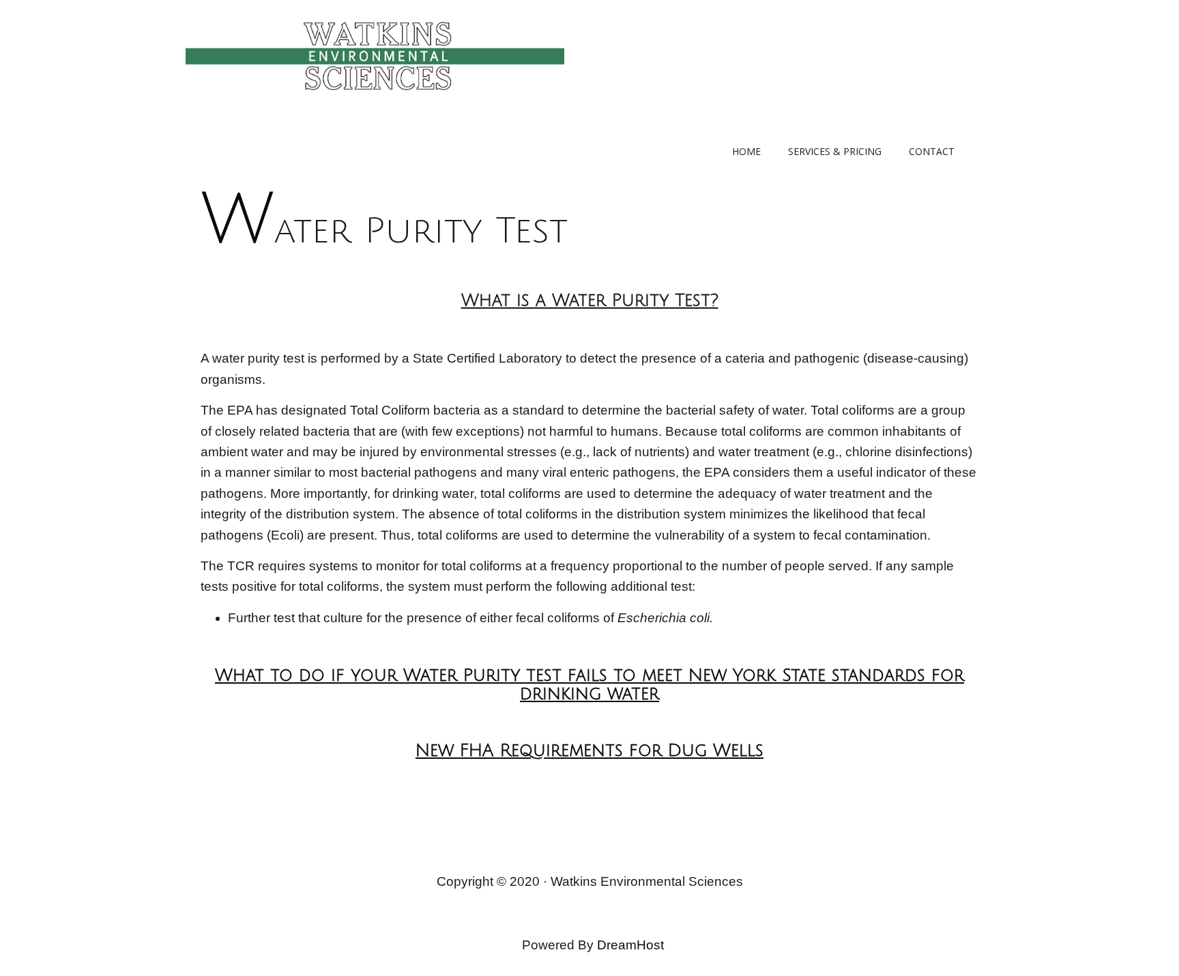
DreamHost (630, 945)
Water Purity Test (384, 231)
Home (746, 151)
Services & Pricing (835, 151)
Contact (932, 151)
